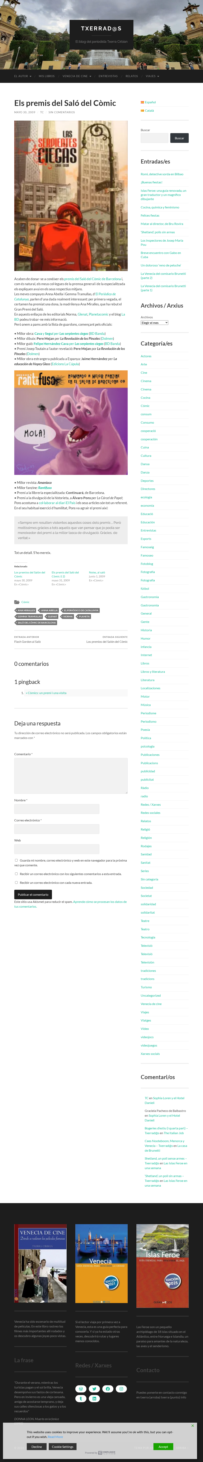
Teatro (145, 929)
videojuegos (149, 1045)
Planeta (84, 616)
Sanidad (146, 854)
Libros (145, 663)
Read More (55, 1437)
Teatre (145, 921)
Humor (145, 638)
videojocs (147, 1037)
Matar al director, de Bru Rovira (162, 224)
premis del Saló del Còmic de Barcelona (92, 279)
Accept (163, 1446)
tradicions (147, 979)
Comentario (23, 754)
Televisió (146, 945)
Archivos (147, 317)
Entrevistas (108, 76)
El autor (21, 76)
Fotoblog (147, 563)
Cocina (145, 397)
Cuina (145, 447)
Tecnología (148, 937)
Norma (68, 616)
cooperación (149, 439)
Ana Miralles (26, 610)
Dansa (145, 464)
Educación (148, 522)
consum (146, 414)
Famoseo (147, 555)
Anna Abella (49, 610)
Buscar (145, 130)
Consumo (147, 422)
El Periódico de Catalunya (81, 610)
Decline (37, 1446)
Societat (146, 896)
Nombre (20, 800)
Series (145, 871)
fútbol (145, 588)
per (68, 344)
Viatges (146, 1020)
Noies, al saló (97, 572)
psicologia (147, 746)
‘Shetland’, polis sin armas (158, 232)
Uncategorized (151, 995)
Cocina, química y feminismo (160, 207)
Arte (144, 364)
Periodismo (148, 721)
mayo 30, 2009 (24, 112)
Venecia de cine (75, 76)
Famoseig (147, 547)
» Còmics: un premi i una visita (46, 693)
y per (61, 333)
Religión (146, 837)
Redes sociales (150, 812)
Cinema (146, 381)
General (146, 613)
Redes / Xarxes (151, 804)
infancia (146, 647)
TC (42, 112)
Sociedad (147, 887)
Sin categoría (149, 879)
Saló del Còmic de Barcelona (37, 622)
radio (144, 796)
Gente (145, 622)
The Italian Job (174, 1133)
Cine (144, 372)
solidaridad (148, 904)
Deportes (147, 480)
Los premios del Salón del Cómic (107, 639)
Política (146, 738)
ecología (146, 497)
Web (17, 840)
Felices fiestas (150, 215)
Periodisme (148, 713)
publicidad (148, 771)
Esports (146, 538)
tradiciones (148, 970)
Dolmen (107, 338)
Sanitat (145, 862)
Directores (148, 489)
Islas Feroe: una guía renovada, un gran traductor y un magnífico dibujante (163, 195)
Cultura (146, 455)
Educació (147, 514)
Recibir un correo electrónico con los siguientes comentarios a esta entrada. (71, 874)
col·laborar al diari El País (57, 503)
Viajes (151, 76)
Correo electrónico (28, 820)
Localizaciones (150, 688)
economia (147, 505)
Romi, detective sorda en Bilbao (162, 174)
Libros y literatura (153, 671)
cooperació (148, 431)
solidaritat (148, 912)
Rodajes (146, 846)
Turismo (146, 987)
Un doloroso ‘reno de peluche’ (161, 265)
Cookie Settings (62, 1446)
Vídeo (145, 1028)
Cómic (25, 602)
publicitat (147, 779)
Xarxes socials (150, 1053)
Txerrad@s (101, 28)
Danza (145, 472)
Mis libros (47, 76)
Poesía (145, 729)
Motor (145, 696)
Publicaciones (150, 754)
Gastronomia (150, 597)
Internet (146, 655)
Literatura (147, 680)
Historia (146, 630)
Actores (146, 356)
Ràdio (145, 788)
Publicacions (149, 763)
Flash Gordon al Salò (27, 639)
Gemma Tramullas (30, 616)
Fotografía (148, 572)
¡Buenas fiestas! (151, 182)
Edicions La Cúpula (65, 364)
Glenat (82, 314)
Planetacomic (98, 314)
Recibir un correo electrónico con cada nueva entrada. (56, 882)
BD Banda (97, 333)
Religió (145, 829)
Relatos (132, 76)
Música (146, 705)
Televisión (147, 962)
